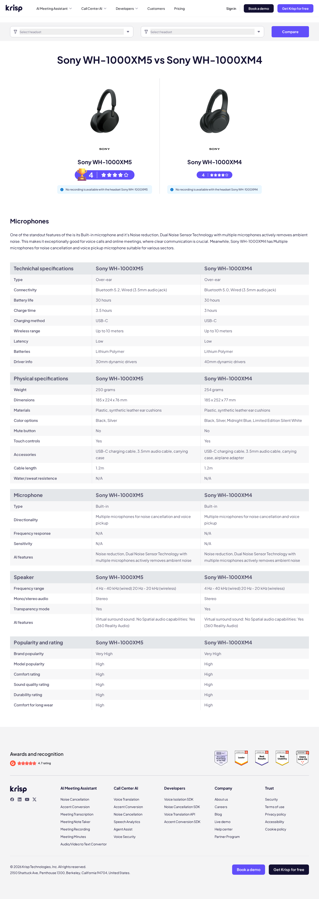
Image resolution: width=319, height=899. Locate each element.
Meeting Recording (75, 829)
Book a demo (258, 8)
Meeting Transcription (76, 814)
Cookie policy (275, 829)
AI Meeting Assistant (52, 8)
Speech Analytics (127, 821)
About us (221, 799)
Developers (125, 8)
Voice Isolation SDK (178, 799)
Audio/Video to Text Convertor (83, 844)
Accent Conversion (75, 807)
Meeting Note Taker (75, 821)
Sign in (231, 8)
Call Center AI (91, 8)
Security (271, 799)
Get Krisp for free (295, 8)
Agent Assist (123, 829)
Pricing (179, 8)
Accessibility (274, 821)
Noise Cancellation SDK (182, 807)
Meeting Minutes (73, 836)
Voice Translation (126, 799)
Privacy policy (275, 814)
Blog (218, 814)
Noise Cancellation (74, 799)
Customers (156, 8)
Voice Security (125, 836)
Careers (221, 807)
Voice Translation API (179, 814)
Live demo (222, 821)
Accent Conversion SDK (182, 821)
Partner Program (227, 836)
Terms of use (274, 807)
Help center (224, 829)
